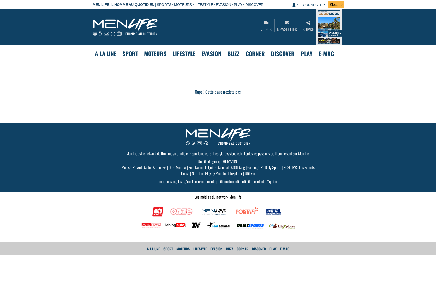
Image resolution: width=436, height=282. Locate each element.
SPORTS (164, 5)
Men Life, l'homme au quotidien (123, 5)
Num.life (197, 173)
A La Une (105, 53)
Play (306, 53)
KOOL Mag (238, 167)
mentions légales (170, 181)
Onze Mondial (177, 167)
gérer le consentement (199, 181)
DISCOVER (254, 5)
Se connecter (311, 5)
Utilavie (250, 173)
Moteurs (155, 53)
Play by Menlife (215, 173)
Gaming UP (255, 167)
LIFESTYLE (204, 5)
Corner (255, 53)
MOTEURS (183, 5)
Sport (130, 53)
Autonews (159, 167)
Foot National (197, 167)
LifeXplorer (235, 173)
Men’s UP (128, 167)
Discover (283, 53)
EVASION (223, 5)
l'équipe (272, 181)
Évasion (211, 53)
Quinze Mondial (218, 167)
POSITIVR (290, 167)
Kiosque (336, 4)
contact (259, 181)
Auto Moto (144, 167)
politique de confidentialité (233, 181)
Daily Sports (273, 167)
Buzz (233, 53)
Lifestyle (184, 53)
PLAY (238, 5)
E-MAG (326, 53)
